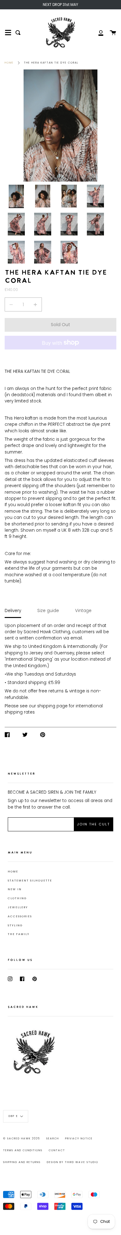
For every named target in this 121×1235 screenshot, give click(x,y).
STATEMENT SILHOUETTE (30, 880)
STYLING (15, 925)
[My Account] (97, 32)
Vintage (83, 611)
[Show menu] (8, 32)
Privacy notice (79, 1138)
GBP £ (13, 1116)
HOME (13, 871)
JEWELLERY (18, 907)
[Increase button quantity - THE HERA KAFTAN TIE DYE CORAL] (34, 304)
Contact (57, 1150)
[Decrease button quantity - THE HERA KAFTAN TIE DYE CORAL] (12, 304)
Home (9, 62)
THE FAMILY (18, 934)
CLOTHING (17, 898)
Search (52, 1138)
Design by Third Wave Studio (72, 1162)
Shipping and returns (22, 1162)
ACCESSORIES (20, 916)
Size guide (48, 611)
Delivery (13, 611)
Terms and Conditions (23, 1150)
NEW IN (15, 889)
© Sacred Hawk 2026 (21, 1138)
